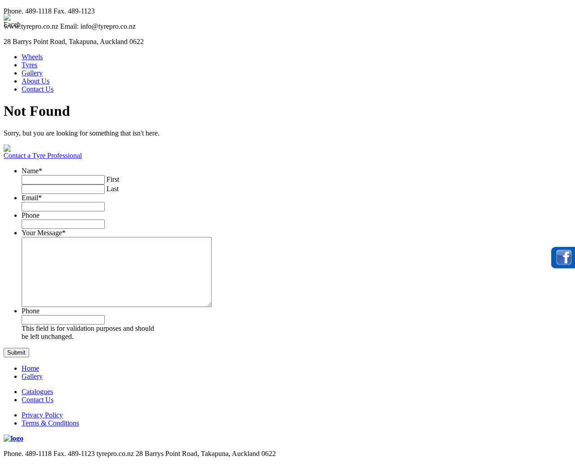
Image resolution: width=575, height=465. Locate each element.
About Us (35, 81)
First (112, 179)
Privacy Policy (42, 415)
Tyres (29, 65)
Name (32, 171)
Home (30, 368)
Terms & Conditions (50, 423)
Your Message (44, 233)
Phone (31, 215)
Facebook (563, 257)
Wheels (32, 57)
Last (112, 189)
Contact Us (37, 89)
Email (32, 198)
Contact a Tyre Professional (43, 155)
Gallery (32, 73)
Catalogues (37, 391)
